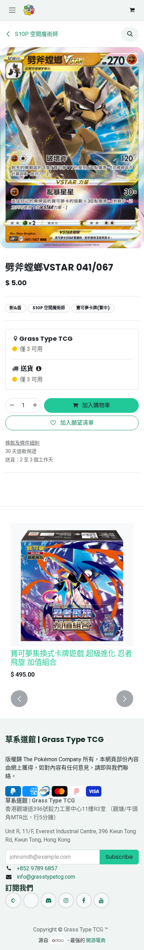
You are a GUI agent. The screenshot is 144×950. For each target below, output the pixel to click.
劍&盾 (15, 308)
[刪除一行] (11, 405)
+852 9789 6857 (37, 868)
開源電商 (96, 940)
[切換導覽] (12, 10)
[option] (72, 603)
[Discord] (49, 900)
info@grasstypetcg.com (46, 876)
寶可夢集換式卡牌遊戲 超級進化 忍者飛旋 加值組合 (71, 657)
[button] (130, 34)
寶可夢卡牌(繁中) (93, 308)
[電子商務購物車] (132, 10)
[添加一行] (35, 405)
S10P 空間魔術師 (36, 34)
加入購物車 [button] (95, 405)
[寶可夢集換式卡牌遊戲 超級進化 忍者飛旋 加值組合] (72, 584)
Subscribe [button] (119, 857)
